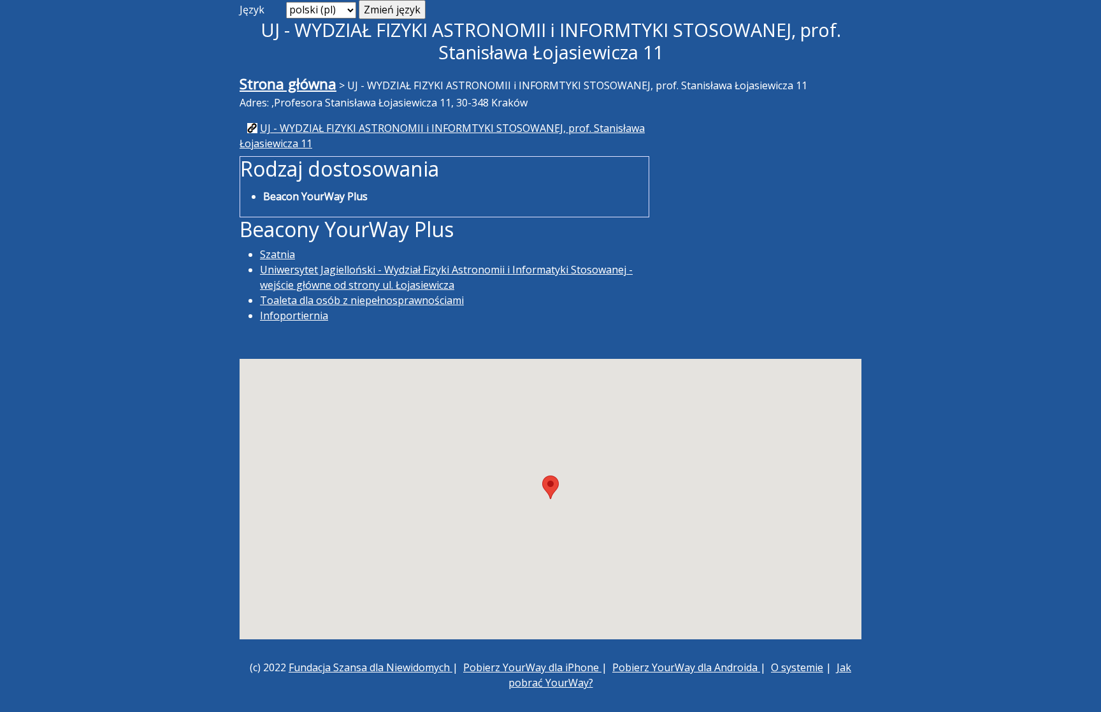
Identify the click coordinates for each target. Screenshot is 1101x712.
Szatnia (277, 254)
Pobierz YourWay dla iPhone (532, 667)
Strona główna (288, 84)
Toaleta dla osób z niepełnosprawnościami (362, 300)
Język (252, 10)
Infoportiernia (294, 316)
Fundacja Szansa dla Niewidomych (370, 667)
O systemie (797, 667)
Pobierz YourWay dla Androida (686, 667)
